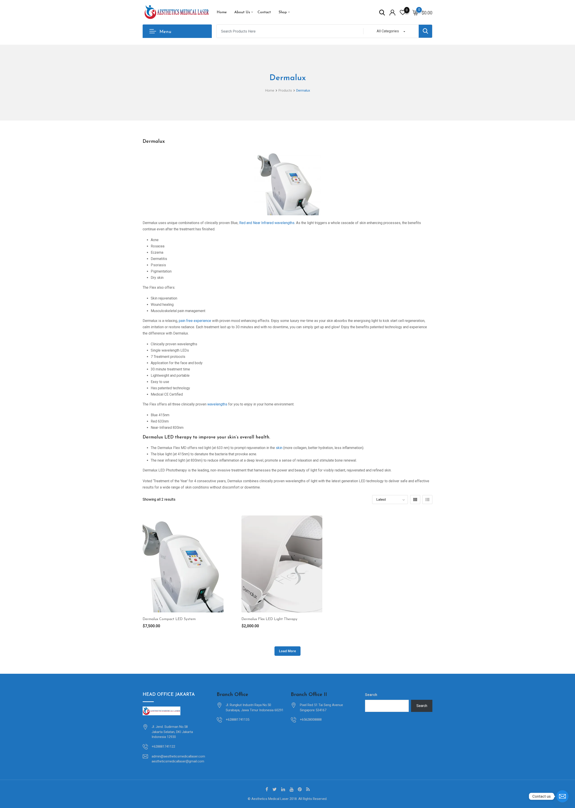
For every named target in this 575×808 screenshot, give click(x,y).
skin (278, 448)
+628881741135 (237, 720)
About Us (242, 12)
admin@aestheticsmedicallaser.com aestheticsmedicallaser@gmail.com (178, 759)
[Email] (562, 796)
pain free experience (195, 321)
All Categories (388, 31)
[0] (415, 12)
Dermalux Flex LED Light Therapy (269, 619)
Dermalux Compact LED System (169, 619)
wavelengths (217, 404)
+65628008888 (311, 720)
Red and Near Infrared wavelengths (266, 223)
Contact (264, 12)
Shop (283, 12)
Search (371, 695)
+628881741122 (163, 746)
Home (222, 12)
